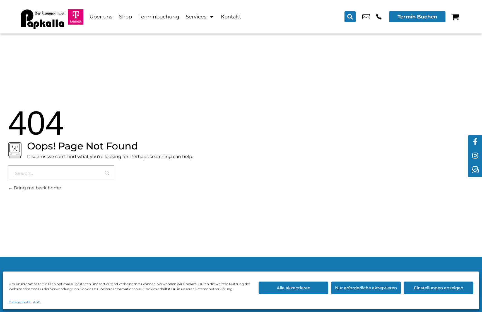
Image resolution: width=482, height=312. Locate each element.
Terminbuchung (159, 17)
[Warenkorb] (455, 17)
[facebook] (475, 142)
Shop (125, 17)
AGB (36, 302)
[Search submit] (350, 16)
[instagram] (475, 156)
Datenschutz (19, 302)
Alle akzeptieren (293, 287)
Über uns (101, 17)
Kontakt (231, 17)
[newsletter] (475, 170)
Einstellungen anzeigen (438, 287)
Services (196, 17)
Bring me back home (37, 187)
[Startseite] (43, 17)
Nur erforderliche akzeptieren (366, 287)
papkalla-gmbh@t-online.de (366, 16)
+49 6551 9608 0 (379, 16)
